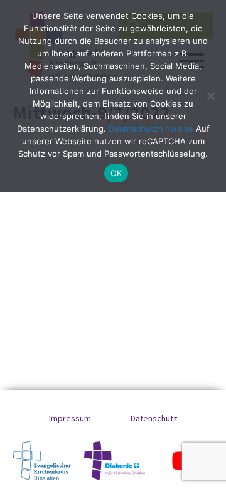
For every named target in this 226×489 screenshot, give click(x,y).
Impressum (70, 418)
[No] (210, 96)
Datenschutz (154, 418)
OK (116, 173)
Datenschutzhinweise (151, 129)
